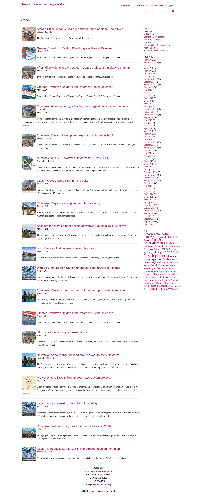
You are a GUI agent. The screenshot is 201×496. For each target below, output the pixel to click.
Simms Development (160, 280)
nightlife (154, 268)
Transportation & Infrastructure (157, 45)
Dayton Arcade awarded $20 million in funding (67, 403)
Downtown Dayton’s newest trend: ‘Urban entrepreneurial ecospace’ (81, 290)
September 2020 (151, 62)
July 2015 (148, 153)
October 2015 (149, 145)
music (146, 268)
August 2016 (149, 117)
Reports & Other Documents (156, 50)
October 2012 (149, 219)
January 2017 (149, 106)
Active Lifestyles (151, 48)
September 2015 (151, 147)
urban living (157, 288)
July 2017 (148, 90)
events (147, 259)
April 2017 (148, 98)
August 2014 (149, 183)
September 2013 (151, 210)
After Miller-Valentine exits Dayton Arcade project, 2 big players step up (83, 67)
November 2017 (151, 79)
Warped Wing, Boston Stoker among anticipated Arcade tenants (78, 267)
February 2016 (150, 134)
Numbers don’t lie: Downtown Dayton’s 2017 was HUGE (73, 158)
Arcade (147, 240)
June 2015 (148, 156)
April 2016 (148, 128)
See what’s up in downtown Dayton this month (67, 248)
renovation (150, 277)
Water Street (172, 288)
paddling (158, 271)
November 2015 (151, 142)
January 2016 (149, 136)
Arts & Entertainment (153, 39)
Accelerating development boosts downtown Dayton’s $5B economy (81, 225)
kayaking (160, 262)
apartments (171, 236)
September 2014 (151, 180)
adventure (159, 237)
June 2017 (148, 93)
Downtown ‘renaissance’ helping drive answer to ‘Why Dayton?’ (78, 354)
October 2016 (149, 112)
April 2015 (148, 161)
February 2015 (150, 167)
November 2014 (151, 175)
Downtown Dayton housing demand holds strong (68, 203)
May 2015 (148, 158)
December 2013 (150, 205)
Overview (125, 5)
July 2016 (148, 120)
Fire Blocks (168, 259)
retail (161, 277)
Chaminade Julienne (152, 249)
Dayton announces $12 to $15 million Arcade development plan (78, 448)
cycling (174, 249)
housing (149, 262)
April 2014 (148, 194)
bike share (169, 243)
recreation (173, 274)
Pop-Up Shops (151, 274)
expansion (156, 259)
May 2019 (148, 65)
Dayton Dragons (149, 253)
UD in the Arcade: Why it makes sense (62, 332)
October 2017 (149, 82)
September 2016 (151, 114)
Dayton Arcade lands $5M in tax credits (62, 180)
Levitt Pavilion (172, 262)
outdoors (148, 271)
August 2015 (149, 150)
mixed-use (169, 265)
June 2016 (148, 123)
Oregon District (167, 268)
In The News (140, 5)
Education (171, 256)
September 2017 (151, 84)
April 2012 (148, 224)
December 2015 (150, 139)
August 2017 (149, 87)
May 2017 (148, 95)
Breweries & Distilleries (156, 246)
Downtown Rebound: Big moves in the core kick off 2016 (74, 426)
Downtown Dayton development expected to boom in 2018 (75, 135)
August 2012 (149, 221)
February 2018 (150, 71)
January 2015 (149, 169)
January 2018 (149, 73)
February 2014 (150, 199)
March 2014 (149, 197)
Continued (25, 125)
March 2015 (149, 164)
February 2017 (150, 104)
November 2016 (151, 109)
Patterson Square (169, 271)
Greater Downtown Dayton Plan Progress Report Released (75, 48)
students (168, 283)
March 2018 (149, 68)
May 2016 (148, 125)
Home (146, 28)
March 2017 (149, 101)
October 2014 (149, 178)
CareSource (174, 246)
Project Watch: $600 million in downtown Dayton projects (74, 377)
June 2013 (148, 216)
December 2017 (150, 76)
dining (158, 252)
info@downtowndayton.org (98, 484)
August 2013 (149, 213)
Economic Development (154, 37)
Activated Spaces (152, 233)
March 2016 (149, 131)
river (166, 277)
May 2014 (148, 191)
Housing (147, 42)
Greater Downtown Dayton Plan (98, 471)
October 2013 (149, 208)
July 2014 (148, 186)
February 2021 (150, 60)
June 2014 (148, 188)
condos (165, 249)
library (146, 265)
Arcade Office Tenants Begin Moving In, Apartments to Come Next (80, 28)
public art (163, 274)
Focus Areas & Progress (162, 5)
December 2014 (150, 172)
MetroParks (156, 265)
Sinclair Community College (161, 281)
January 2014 (149, 202)
